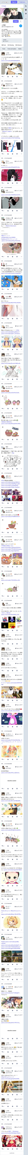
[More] (21, 77)
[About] (26, 19)
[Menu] (20, 21)
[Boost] (8, 77)
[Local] (26, 10)
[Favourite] (12, 77)
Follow (15, 21)
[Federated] (26, 14)
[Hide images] (3, 337)
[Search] (26, 6)
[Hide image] (3, 64)
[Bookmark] (17, 77)
